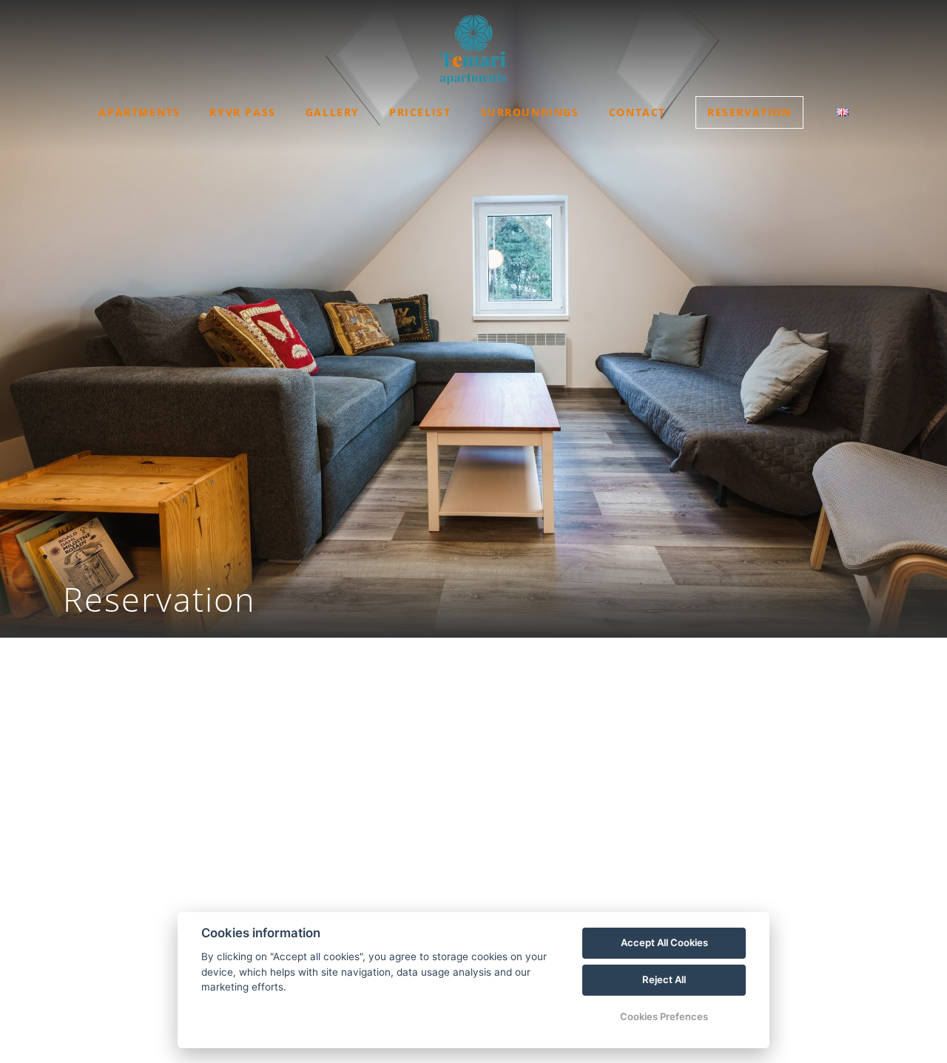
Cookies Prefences (664, 1016)
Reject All (664, 979)
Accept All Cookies (664, 942)
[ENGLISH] (843, 112)
